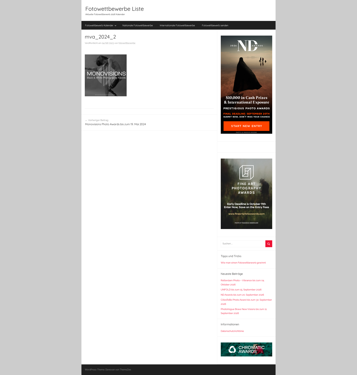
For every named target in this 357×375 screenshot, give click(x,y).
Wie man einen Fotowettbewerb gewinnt (243, 262)
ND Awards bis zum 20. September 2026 (242, 294)
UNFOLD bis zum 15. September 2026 (241, 289)
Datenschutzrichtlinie (232, 331)
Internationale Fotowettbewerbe (177, 25)
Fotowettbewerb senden (215, 25)
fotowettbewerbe (127, 43)
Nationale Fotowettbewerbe (137, 25)
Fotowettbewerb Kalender (99, 25)
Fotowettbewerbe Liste (114, 8)
